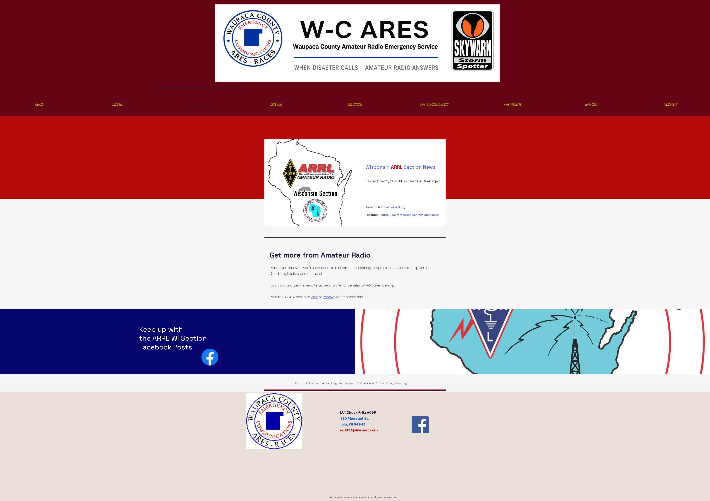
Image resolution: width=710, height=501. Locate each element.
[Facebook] (210, 357)
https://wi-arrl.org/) (397, 383)
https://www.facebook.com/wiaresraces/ (410, 215)
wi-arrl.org (398, 207)
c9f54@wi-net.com (360, 430)
